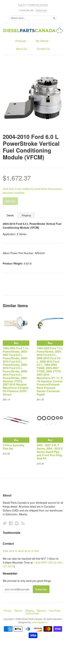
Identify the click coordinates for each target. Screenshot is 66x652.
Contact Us (43, 49)
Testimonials (32, 613)
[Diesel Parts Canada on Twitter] (5, 523)
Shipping (26, 215)
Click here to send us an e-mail (21, 551)
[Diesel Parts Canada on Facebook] (11, 523)
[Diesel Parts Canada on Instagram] (17, 523)
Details (10, 215)
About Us (21, 49)
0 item (26, 10)
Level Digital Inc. (39, 622)
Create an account (38, 4)
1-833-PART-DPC (43, 562)
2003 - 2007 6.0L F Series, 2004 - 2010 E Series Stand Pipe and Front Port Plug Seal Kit (50, 451)
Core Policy (55, 610)
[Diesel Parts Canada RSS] (23, 523)
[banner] (33, 30)
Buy (16, 343)
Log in (21, 4)
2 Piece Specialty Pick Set (13, 446)
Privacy (7, 610)
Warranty (41, 610)
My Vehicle (42, 41)
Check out (41, 10)
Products (20, 41)
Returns (18, 610)
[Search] (54, 18)
